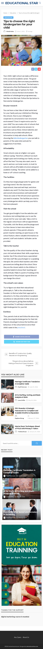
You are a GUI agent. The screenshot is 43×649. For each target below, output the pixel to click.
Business (7, 508)
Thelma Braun (22, 431)
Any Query (17, 637)
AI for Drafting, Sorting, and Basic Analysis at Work (27, 396)
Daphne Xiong (19, 418)
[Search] (40, 3)
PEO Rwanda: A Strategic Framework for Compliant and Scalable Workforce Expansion (27, 410)
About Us (26, 637)
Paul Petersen (22, 387)
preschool (21, 327)
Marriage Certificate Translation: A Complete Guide (27, 383)
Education (8, 17)
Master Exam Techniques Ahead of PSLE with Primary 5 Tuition (27, 427)
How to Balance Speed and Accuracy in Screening (20, 513)
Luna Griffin (21, 400)
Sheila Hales (10, 31)
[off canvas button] (2, 3)
